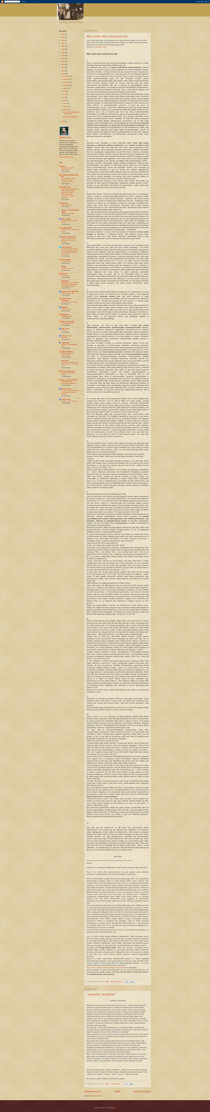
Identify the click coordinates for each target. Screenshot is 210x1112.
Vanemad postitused (142, 1091)
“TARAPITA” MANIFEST (101, 994)
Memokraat (65, 281)
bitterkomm (65, 314)
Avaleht (117, 1091)
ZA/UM (63, 267)
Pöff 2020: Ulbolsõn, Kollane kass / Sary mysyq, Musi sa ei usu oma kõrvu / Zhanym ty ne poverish (70, 251)
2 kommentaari (115, 1084)
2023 (63, 40)
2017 (63, 55)
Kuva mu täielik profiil (66, 157)
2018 (63, 52)
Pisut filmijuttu (66, 247)
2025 (63, 34)
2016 (63, 58)
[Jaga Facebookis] (131, 982)
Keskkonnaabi (66, 399)
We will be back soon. (67, 268)
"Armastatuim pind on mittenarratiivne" (67, 354)
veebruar (66, 106)
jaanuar (65, 109)
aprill (64, 100)
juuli (64, 91)
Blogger (113, 1107)
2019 (63, 49)
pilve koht (64, 203)
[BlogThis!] (127, 982)
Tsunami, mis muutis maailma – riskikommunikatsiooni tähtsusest (70, 392)
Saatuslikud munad (67, 323)
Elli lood (64, 274)
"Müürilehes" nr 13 (100, 47)
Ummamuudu (66, 259)
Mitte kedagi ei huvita (67, 293)
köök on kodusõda (67, 321)
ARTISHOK (65, 343)
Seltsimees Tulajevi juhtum (69, 302)
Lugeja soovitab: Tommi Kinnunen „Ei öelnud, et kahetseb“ (68, 240)
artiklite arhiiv (66, 187)
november (66, 79)
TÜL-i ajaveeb (66, 219)
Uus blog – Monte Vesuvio (69, 401)
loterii (63, 166)
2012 (63, 71)
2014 (63, 64)
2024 (63, 37)
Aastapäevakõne (66, 309)
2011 (63, 73)
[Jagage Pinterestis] (133, 982)
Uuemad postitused (92, 1091)
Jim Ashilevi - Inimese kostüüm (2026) (67, 168)
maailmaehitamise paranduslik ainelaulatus (68, 382)
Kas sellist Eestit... (66, 261)
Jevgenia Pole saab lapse (70, 291)
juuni (64, 94)
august (65, 88)
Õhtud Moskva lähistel (67, 213)
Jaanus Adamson (67, 351)
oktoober (66, 82)
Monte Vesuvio (66, 389)
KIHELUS (64, 307)
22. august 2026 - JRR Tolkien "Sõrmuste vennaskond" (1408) (68, 180)
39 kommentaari (116, 981)
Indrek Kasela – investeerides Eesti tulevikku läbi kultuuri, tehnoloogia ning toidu (70, 284)
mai (64, 97)
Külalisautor (64, 275)
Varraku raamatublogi (68, 237)
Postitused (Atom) (96, 1096)
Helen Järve (65, 328)
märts (65, 103)
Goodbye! (64, 337)
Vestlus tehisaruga (66, 205)
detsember (66, 76)
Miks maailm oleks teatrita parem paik (107, 36)
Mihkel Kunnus (66, 137)
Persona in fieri (66, 336)
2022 (63, 43)
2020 (63, 46)
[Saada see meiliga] (125, 982)
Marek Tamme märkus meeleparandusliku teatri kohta (105, 967)
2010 (63, 121)
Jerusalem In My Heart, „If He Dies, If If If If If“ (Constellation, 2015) (70, 364)
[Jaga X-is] (129, 982)
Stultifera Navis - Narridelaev (67, 299)
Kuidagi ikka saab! (66, 316)
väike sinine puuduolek (69, 380)
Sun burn (64, 330)
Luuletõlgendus (66, 228)
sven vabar (65, 360)
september (66, 85)
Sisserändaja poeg (67, 371)
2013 (63, 67)
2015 (63, 61)
